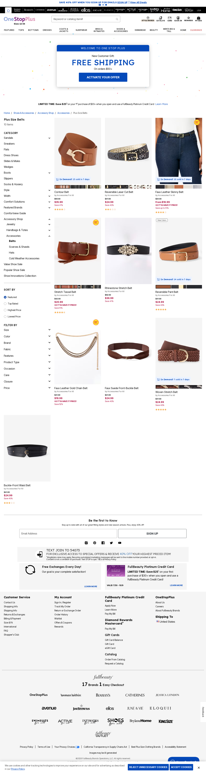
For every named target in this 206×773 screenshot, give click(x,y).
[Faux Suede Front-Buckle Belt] (128, 351)
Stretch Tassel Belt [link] (65, 293)
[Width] (49, 196)
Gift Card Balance (114, 640)
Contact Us (9, 602)
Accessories (63, 113)
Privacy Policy (27, 747)
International (10, 626)
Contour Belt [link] (64, 193)
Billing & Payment (12, 618)
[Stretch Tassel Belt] (77, 251)
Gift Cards (112, 635)
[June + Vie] (135, 708)
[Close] (198, 767)
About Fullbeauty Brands (167, 610)
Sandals (8, 137)
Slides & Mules (12, 161)
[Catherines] (135, 694)
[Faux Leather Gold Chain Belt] (77, 351)
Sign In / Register (62, 602)
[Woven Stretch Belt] (178, 351)
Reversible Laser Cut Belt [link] (119, 193)
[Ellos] (110, 708)
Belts (12, 241)
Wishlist (58, 618)
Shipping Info (10, 610)
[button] (178, 19)
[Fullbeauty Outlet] (103, 734)
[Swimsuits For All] (40, 722)
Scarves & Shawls (19, 246)
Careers (159, 606)
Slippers (8, 178)
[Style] (49, 190)
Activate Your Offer (103, 77)
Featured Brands (13, 207)
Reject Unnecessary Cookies (148, 767)
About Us (159, 602)
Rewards (58, 626)
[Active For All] (65, 722)
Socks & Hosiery (13, 184)
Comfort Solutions (14, 201)
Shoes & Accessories (24, 113)
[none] (77, 151)
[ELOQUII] (160, 707)
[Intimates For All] (90, 722)
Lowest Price (14, 316)
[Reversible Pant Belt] (178, 251)
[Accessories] (49, 236)
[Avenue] (49, 708)
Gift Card (109, 644)
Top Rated (13, 303)
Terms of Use (44, 747)
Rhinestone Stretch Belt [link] (118, 289)
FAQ (6, 630)
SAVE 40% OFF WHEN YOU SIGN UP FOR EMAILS (93, 2)
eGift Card (110, 648)
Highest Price (14, 310)
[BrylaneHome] (140, 722)
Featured (12, 297)
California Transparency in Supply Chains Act (105, 747)
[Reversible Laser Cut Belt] (128, 151)
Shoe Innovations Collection (20, 275)
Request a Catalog (114, 663)
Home (7, 113)
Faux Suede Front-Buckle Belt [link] (121, 389)
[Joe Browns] (81, 707)
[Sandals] (49, 138)
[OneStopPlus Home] (19, 20)
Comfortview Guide (15, 213)
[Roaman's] (103, 694)
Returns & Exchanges (14, 614)
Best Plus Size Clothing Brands (146, 747)
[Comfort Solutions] (49, 202)
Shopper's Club (11, 634)
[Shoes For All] (116, 722)
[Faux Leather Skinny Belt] (178, 151)
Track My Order (62, 606)
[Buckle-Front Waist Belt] (27, 448)
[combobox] (86, 19)
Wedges (8, 166)
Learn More (161, 104)
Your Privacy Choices (64, 747)
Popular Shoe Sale (14, 270)
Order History (61, 614)
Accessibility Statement (175, 747)
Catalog (111, 654)
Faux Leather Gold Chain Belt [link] (70, 389)
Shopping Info (11, 606)
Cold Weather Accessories (24, 258)
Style (6, 190)
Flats (6, 149)
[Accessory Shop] (49, 219)
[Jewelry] (49, 224)
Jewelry (10, 224)
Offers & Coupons (63, 622)
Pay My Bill (110, 613)
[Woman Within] (70, 694)
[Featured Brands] (49, 207)
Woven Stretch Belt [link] (166, 393)
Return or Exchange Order (67, 610)
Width (7, 195)
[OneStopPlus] (38, 694)
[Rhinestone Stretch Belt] (128, 251)
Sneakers (9, 143)
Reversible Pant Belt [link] (166, 293)
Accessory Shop (46, 113)
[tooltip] (8, 10)
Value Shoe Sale (13, 264)
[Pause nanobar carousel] (99, 5)
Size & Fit (8, 622)
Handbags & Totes (17, 230)
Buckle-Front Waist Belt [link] (17, 487)
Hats (11, 252)
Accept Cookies (181, 767)
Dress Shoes (11, 155)
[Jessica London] (167, 694)
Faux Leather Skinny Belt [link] (169, 193)
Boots (7, 172)
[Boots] (49, 173)
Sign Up (152, 533)
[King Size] (166, 722)
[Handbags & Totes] (49, 230)
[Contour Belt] (77, 151)
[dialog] (199, 10)
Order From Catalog (115, 659)
